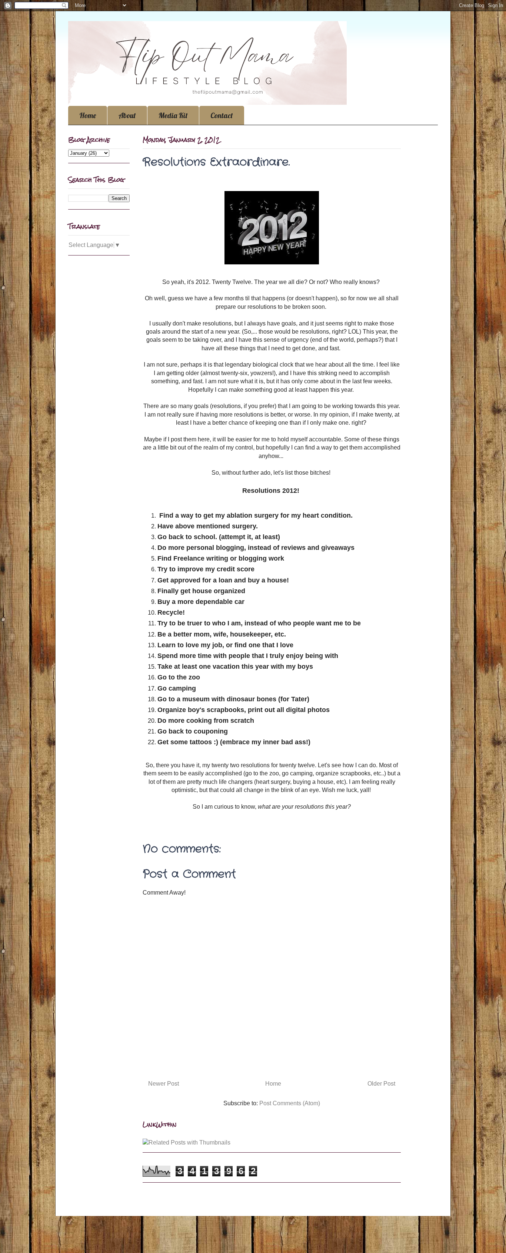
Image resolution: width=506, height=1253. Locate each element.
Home (87, 115)
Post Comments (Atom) (289, 1103)
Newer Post (163, 1083)
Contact (221, 115)
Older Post (381, 1083)
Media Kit (173, 115)
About (127, 115)
